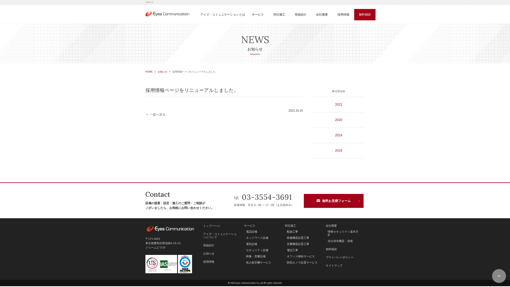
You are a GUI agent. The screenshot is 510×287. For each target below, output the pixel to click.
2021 (338, 104)
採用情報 (208, 261)
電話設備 (251, 231)
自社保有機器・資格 (340, 241)
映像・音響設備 (256, 256)
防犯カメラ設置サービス (302, 262)
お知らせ (162, 71)
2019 (338, 135)
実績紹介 (208, 245)
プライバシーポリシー (340, 257)
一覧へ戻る (158, 114)
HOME (149, 71)
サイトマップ (334, 265)
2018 (338, 150)
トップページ (211, 225)
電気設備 (251, 244)
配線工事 (292, 231)
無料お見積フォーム (336, 200)
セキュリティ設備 (257, 250)
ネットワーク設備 (257, 237)
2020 (338, 120)
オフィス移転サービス (301, 256)
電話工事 (292, 250)
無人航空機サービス (258, 262)
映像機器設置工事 (298, 237)
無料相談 (331, 249)
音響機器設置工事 (298, 244)
